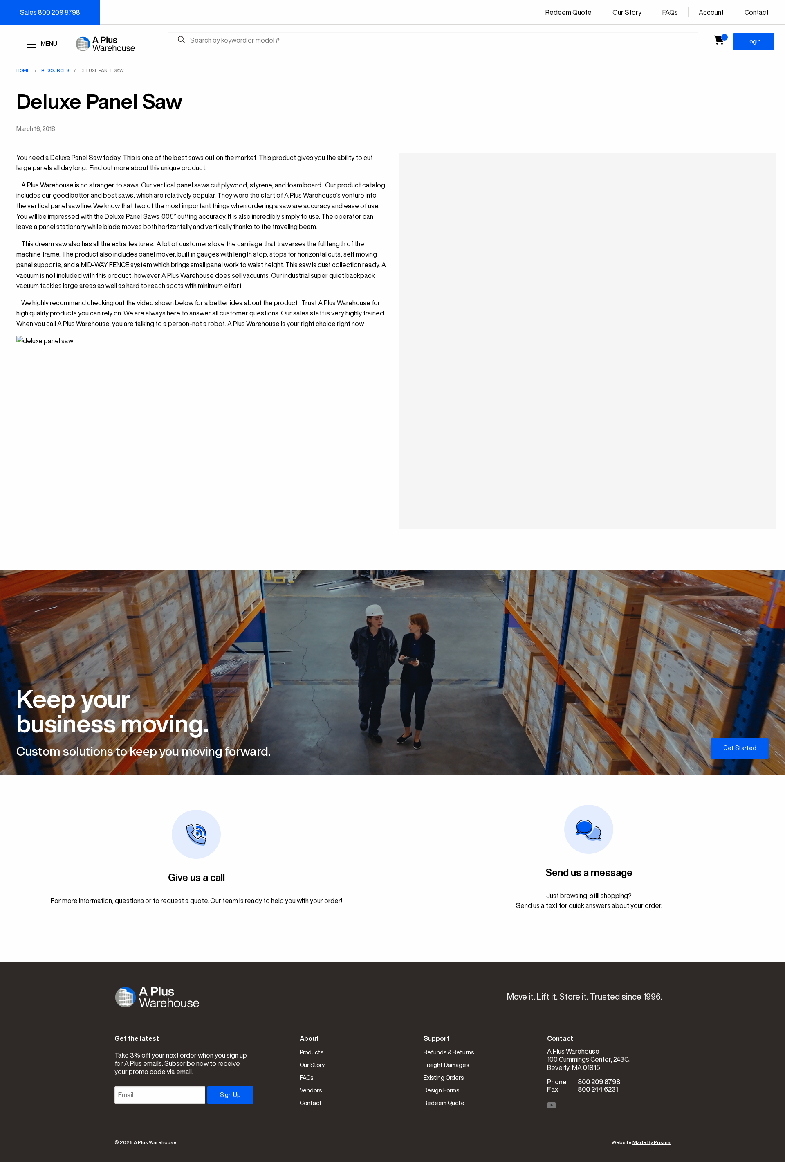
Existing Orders (444, 1078)
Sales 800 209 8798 (50, 12)
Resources (55, 70)
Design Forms (441, 1090)
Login (754, 41)
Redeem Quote (568, 12)
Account (711, 12)
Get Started (739, 748)
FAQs (670, 12)
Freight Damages (446, 1065)
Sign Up (230, 1095)
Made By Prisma (651, 1142)
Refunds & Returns (449, 1052)
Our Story (626, 12)
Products (311, 1052)
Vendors (311, 1090)
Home (23, 70)
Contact (757, 12)
